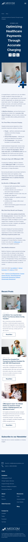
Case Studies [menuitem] (20, 502)
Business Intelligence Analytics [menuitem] (9, 486)
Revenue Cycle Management (12, 273)
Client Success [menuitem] (6, 503)
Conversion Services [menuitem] (7, 489)
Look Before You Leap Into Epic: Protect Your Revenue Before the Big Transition (13, 316)
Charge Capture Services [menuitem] (8, 480)
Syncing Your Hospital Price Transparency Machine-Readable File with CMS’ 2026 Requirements (14, 361)
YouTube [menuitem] (4, 521)
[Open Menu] (25, 3)
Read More (9, 334)
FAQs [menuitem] (18, 496)
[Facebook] (10, 54)
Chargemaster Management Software (11, 277)
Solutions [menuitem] (4, 475)
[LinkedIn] (17, 54)
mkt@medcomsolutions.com (17, 463)
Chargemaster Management (8, 279)
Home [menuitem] (3, 471)
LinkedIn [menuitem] (4, 513)
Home (3, 13)
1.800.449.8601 (13, 466)
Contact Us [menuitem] (5, 511)
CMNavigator (17, 242)
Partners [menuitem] (4, 499)
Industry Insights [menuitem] (21, 499)
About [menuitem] (3, 493)
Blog (7, 13)
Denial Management (16, 275)
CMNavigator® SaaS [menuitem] (7, 478)
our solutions (14, 268)
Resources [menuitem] (20, 493)
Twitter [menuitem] (3, 516)
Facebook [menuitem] (4, 519)
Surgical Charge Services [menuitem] (8, 483)
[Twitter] (14, 54)
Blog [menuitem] (18, 506)
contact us (11, 269)
